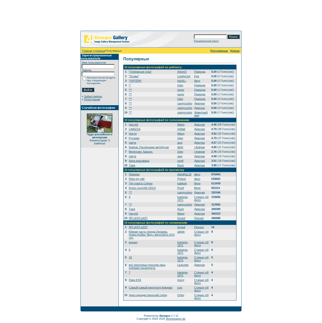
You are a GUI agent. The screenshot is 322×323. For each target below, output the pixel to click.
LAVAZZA (134, 129)
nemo (180, 89)
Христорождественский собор (148, 295)
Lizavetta (182, 264)
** (130, 85)
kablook (182, 183)
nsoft (180, 160)
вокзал (133, 242)
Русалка (134, 138)
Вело (197, 183)
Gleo (180, 85)
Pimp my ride (137, 178)
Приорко (134, 174)
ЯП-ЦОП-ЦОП (138, 218)
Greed (181, 218)
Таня (132, 165)
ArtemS (181, 71)
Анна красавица (139, 160)
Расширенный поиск (206, 40)
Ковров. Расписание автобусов (149, 147)
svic (179, 287)
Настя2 (133, 124)
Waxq (180, 124)
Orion (180, 295)
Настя (133, 133)
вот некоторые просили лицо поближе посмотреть (147, 266)
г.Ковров (199, 147)
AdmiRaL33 (184, 174)
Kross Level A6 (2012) (142, 187)
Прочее (199, 218)
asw (179, 142)
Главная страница (93, 50)
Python (181, 178)
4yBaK (181, 129)
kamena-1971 (182, 198)
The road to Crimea (140, 183)
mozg (180, 279)
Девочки (199, 103)
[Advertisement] (161, 16)
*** (130, 89)
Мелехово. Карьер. (141, 151)
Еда (196, 76)
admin (181, 231)
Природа (199, 71)
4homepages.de (175, 318)
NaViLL (181, 80)
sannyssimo (184, 103)
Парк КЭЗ (135, 279)
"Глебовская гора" (140, 71)
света (132, 142)
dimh (180, 147)
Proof (180, 187)
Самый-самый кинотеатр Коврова (150, 287)
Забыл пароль (93, 96)
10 (130, 257)
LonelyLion (183, 76)
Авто (197, 80)
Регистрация (92, 99)
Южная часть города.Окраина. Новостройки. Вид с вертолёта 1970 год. (152, 234)
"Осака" (134, 76)
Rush (180, 165)
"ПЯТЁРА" (135, 80)
